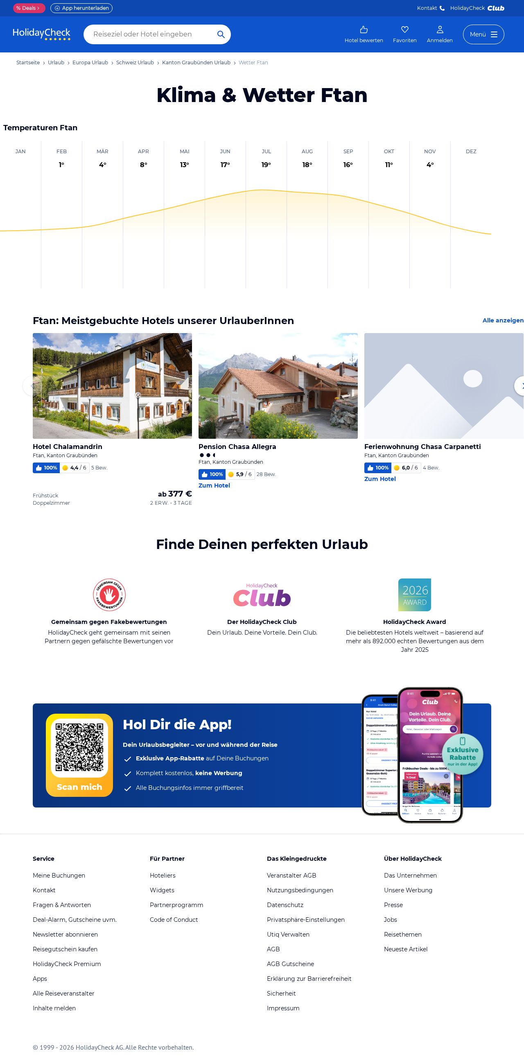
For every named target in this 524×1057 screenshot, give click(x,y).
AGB (273, 949)
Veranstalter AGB (291, 875)
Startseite (28, 62)
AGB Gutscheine (290, 964)
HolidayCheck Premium (67, 964)
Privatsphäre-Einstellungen (306, 919)
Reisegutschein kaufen (65, 949)
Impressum (283, 1008)
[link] (364, 34)
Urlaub (56, 62)
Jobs (390, 919)
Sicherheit (281, 993)
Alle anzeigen (503, 320)
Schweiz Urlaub (135, 62)
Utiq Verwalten (288, 934)
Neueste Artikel (406, 949)
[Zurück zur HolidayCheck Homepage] (41, 34)
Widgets (162, 890)
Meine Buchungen (59, 875)
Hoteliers (163, 875)
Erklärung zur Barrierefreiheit (309, 978)
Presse (393, 905)
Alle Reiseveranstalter (64, 993)
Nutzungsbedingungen (300, 890)
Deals (26, 8)
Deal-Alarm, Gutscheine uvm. (75, 919)
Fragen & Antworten (62, 905)
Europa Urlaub (90, 62)
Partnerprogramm (176, 905)
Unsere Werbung (408, 890)
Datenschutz (285, 905)
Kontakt (427, 8)
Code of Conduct (174, 919)
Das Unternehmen (410, 875)
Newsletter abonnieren (65, 934)
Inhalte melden (54, 1008)
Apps (40, 978)
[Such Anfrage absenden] (221, 34)
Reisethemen (403, 934)
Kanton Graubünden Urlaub (196, 62)
